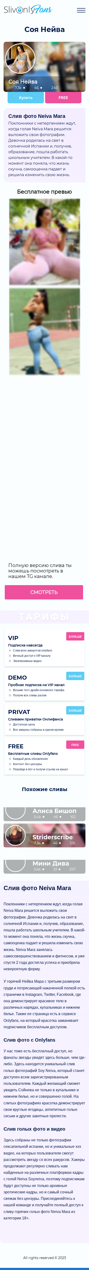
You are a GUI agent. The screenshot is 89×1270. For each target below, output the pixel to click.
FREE (63, 97)
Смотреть (44, 592)
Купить (26, 97)
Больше (75, 636)
